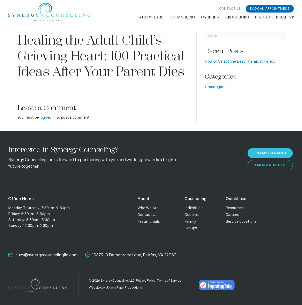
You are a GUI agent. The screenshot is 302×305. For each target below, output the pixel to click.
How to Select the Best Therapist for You (240, 61)
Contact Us (230, 8)
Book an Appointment (270, 8)
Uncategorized (218, 87)
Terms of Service (169, 281)
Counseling (195, 198)
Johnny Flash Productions (124, 288)
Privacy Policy (145, 281)
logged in (48, 117)
